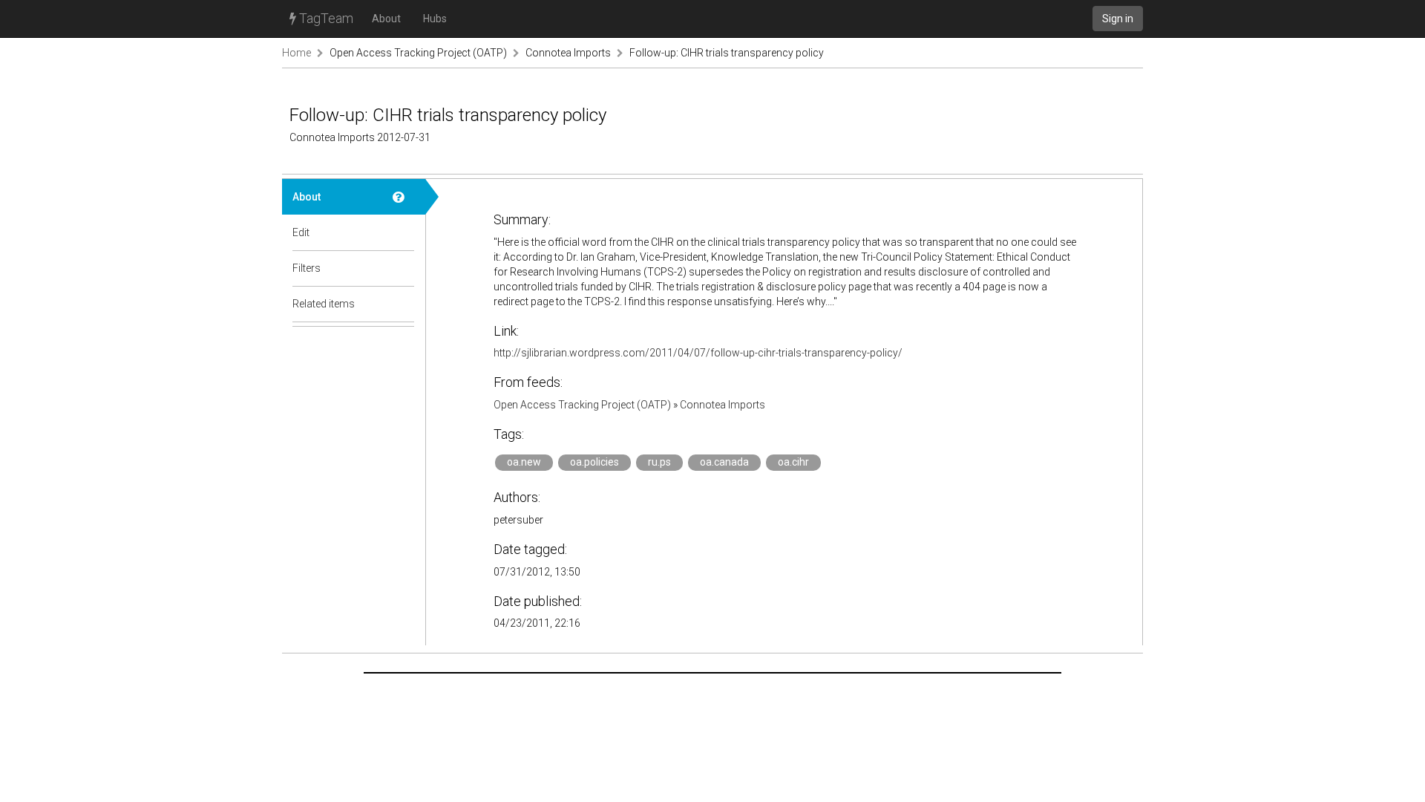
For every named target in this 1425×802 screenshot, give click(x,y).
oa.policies (594, 462)
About (386, 19)
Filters (306, 268)
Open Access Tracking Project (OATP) (418, 53)
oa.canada (724, 462)
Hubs (435, 19)
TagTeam (324, 18)
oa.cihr (793, 462)
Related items (323, 304)
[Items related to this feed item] (403, 304)
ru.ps (659, 462)
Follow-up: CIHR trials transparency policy (726, 53)
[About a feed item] (403, 197)
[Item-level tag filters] (403, 268)
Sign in (1117, 19)
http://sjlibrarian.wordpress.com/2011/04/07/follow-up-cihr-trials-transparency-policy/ (698, 353)
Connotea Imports (568, 53)
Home (296, 53)
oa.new (524, 462)
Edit (300, 232)
